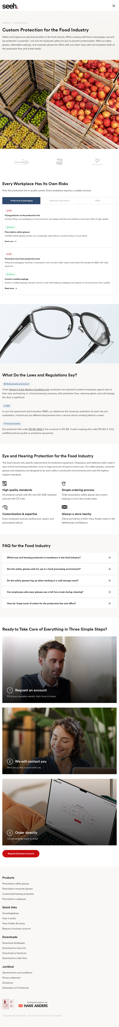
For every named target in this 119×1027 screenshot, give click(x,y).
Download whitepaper (13, 943)
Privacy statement (11, 977)
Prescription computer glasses (17, 888)
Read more (9, 241)
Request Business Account (21, 853)
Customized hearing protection (18, 894)
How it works (9, 918)
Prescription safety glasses (15, 883)
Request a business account (16, 928)
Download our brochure (14, 953)
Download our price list (14, 948)
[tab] (21, 200)
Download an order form (14, 958)
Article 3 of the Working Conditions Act (29, 389)
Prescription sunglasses (14, 899)
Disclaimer (7, 982)
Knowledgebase (10, 913)
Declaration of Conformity (15, 987)
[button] (114, 6)
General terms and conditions (17, 972)
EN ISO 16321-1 (36, 429)
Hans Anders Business (13, 923)
